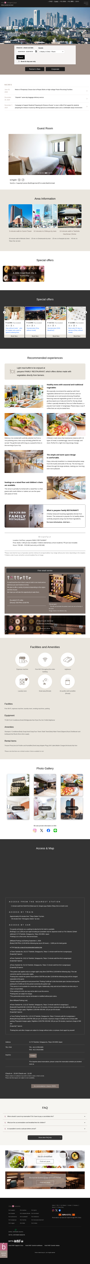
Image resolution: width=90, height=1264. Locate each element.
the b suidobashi (24, 1216)
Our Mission (63, 1205)
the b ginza (34, 1210)
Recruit (54, 1207)
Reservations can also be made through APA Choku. (66, 1217)
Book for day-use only (28, 61)
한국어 (77, 1)
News (53, 1205)
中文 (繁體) (71, 1)
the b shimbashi (35, 1213)
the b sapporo (12, 1210)
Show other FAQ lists (45, 1137)
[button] (86, 3)
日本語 (50, 1)
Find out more (45, 628)
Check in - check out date (24, 48)
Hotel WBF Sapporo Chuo (16, 1245)
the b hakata (34, 1223)
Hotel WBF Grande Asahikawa (33, 1245)
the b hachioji (23, 1220)
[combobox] (56, 1)
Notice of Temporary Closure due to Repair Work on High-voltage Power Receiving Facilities (43, 89)
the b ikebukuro (35, 1216)
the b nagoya (12, 1223)
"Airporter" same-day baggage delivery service (29, 97)
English (56, 1)
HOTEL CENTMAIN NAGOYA (17, 1235)
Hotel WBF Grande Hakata (52, 1245)
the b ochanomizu (13, 1216)
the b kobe (22, 1223)
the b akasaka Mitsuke (25, 1213)
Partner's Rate (34, 69)
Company (75, 1205)
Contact (32, 1055)
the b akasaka (12, 1213)
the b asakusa (23, 1210)
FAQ (58, 1205)
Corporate (55, 69)
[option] (50, 1)
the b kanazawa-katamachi (37, 1220)
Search (20, 57)
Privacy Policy (60, 1207)
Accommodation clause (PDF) (45, 1086)
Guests (40, 48)
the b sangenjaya (12, 1220)
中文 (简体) (63, 1)
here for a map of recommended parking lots (28, 947)
